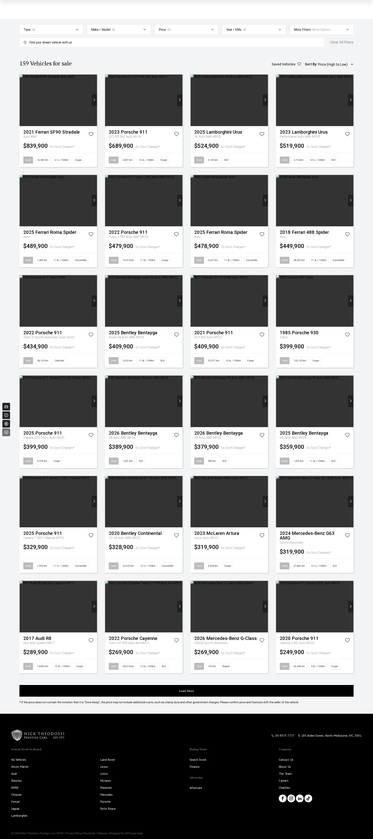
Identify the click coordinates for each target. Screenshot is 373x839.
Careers (283, 780)
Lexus (104, 767)
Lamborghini (19, 815)
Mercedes (106, 794)
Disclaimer (90, 833)
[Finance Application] (6, 424)
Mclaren (105, 780)
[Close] (6, 432)
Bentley (16, 780)
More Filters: (302, 29)
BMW (14, 787)
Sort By (310, 64)
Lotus (104, 773)
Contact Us (286, 760)
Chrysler (16, 794)
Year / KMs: (234, 29)
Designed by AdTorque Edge (126, 833)
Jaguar (15, 808)
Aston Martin (19, 767)
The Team (285, 773)
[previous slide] (22, 100)
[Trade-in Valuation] (6, 407)
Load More (186, 691)
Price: (162, 29)
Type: (27, 29)
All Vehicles (18, 760)
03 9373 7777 (284, 735)
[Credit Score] (6, 415)
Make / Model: (101, 29)
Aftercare (196, 788)
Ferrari (15, 801)
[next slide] (94, 100)
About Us (285, 767)
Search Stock (198, 760)
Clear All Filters (342, 42)
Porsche (105, 801)
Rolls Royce (108, 808)
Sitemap (102, 833)
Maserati (106, 787)
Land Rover (107, 760)
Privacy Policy (73, 833)
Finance (195, 767)
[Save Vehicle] (91, 135)
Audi (14, 773)
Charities (284, 787)
